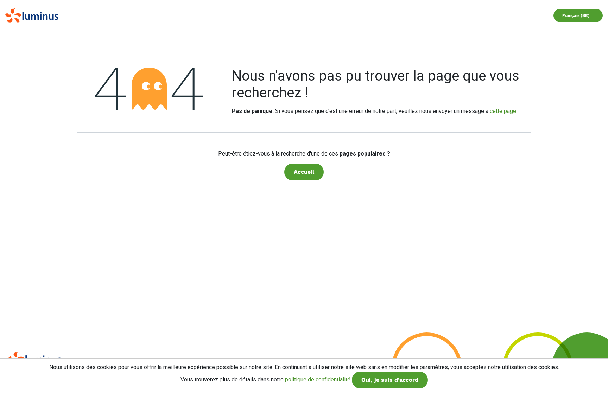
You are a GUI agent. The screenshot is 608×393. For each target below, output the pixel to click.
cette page (503, 111)
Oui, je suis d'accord (389, 379)
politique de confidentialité (317, 379)
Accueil (304, 172)
